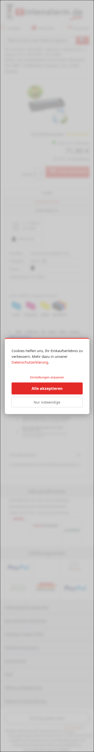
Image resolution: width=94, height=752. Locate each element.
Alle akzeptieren (47, 388)
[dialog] (47, 376)
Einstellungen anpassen (47, 377)
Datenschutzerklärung (30, 362)
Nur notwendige (47, 402)
